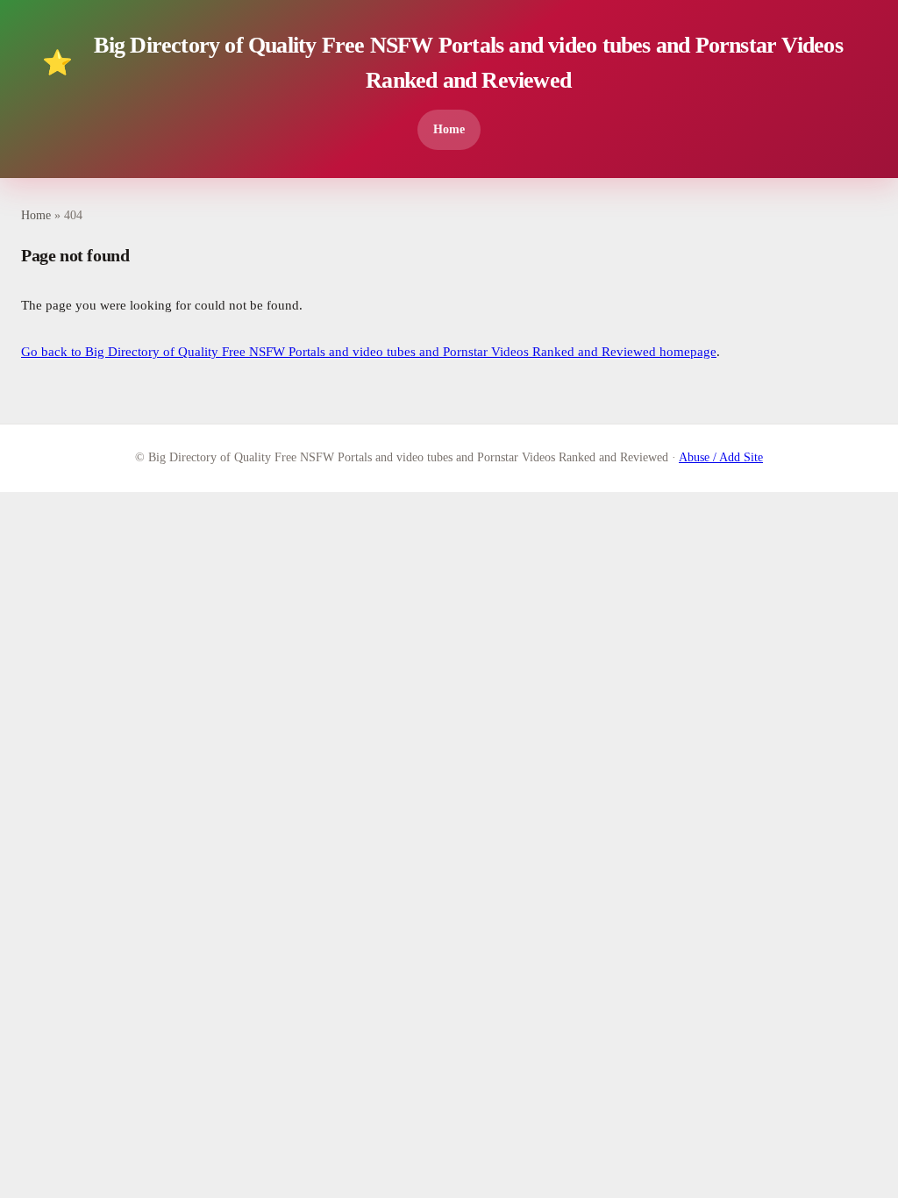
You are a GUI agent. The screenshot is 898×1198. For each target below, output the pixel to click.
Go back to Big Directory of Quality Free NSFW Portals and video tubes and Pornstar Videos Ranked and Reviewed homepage (368, 352)
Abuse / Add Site (721, 457)
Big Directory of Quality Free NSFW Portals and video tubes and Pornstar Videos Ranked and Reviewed (442, 62)
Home (449, 129)
